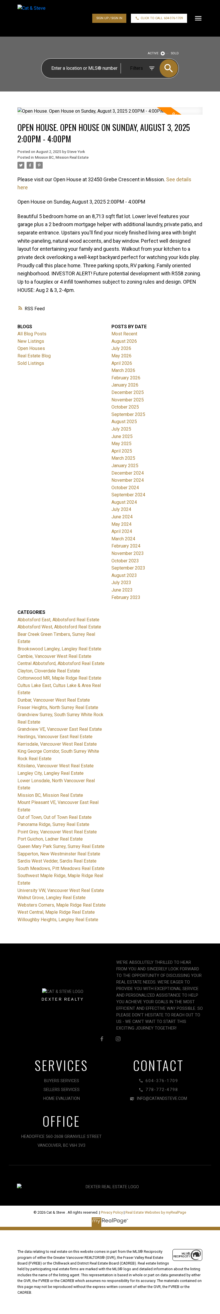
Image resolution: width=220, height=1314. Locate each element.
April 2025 (121, 451)
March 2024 (123, 538)
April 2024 (121, 531)
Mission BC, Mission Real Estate (62, 157)
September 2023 (128, 568)
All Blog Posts (31, 334)
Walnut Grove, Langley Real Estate (51, 897)
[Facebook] (102, 1039)
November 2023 (127, 553)
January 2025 (124, 465)
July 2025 (121, 429)
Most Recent (124, 334)
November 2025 (127, 400)
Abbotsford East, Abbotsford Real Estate (58, 619)
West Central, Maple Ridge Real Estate (56, 912)
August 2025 (124, 421)
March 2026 (123, 370)
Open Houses (31, 348)
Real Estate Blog (34, 356)
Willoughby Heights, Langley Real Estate (57, 919)
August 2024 (124, 502)
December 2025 (127, 392)
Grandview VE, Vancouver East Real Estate (59, 729)
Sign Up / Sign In (109, 18)
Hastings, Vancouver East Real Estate (55, 736)
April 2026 (121, 363)
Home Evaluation (61, 1098)
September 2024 (128, 494)
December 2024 (127, 473)
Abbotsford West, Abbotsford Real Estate (59, 627)
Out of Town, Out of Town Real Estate (54, 817)
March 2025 (123, 458)
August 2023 (124, 575)
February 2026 (125, 378)
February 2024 (125, 546)
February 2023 (125, 597)
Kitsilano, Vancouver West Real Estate (55, 766)
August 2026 (124, 341)
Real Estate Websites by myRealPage (155, 1212)
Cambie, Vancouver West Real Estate (54, 656)
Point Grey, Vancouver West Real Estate (57, 832)
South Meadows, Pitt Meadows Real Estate (61, 868)
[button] (109, 18)
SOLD (175, 53)
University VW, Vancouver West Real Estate (60, 890)
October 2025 (125, 407)
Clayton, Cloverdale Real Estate (48, 671)
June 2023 (122, 590)
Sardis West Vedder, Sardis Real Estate (57, 861)
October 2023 (125, 561)
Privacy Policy (112, 1212)
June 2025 (122, 436)
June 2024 (122, 516)
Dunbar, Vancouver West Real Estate (53, 700)
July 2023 (121, 582)
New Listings (30, 341)
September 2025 (128, 414)
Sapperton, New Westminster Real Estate (58, 854)
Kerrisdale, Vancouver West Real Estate (57, 744)
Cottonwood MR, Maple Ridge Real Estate (59, 678)
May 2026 (121, 356)
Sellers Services (62, 1089)
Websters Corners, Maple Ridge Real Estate (61, 905)
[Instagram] (118, 1039)
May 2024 (121, 524)
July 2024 (121, 509)
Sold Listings (30, 363)
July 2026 (121, 348)
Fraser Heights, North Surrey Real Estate (57, 707)
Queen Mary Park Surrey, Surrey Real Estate (61, 846)
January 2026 (124, 385)
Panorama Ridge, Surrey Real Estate (53, 824)
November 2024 (127, 480)
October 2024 (125, 487)
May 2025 (121, 443)
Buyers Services (61, 1080)
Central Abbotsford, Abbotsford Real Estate (61, 663)
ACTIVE (153, 53)
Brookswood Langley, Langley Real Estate (59, 649)
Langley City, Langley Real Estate (50, 773)
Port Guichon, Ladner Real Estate (50, 839)
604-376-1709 (173, 18)
